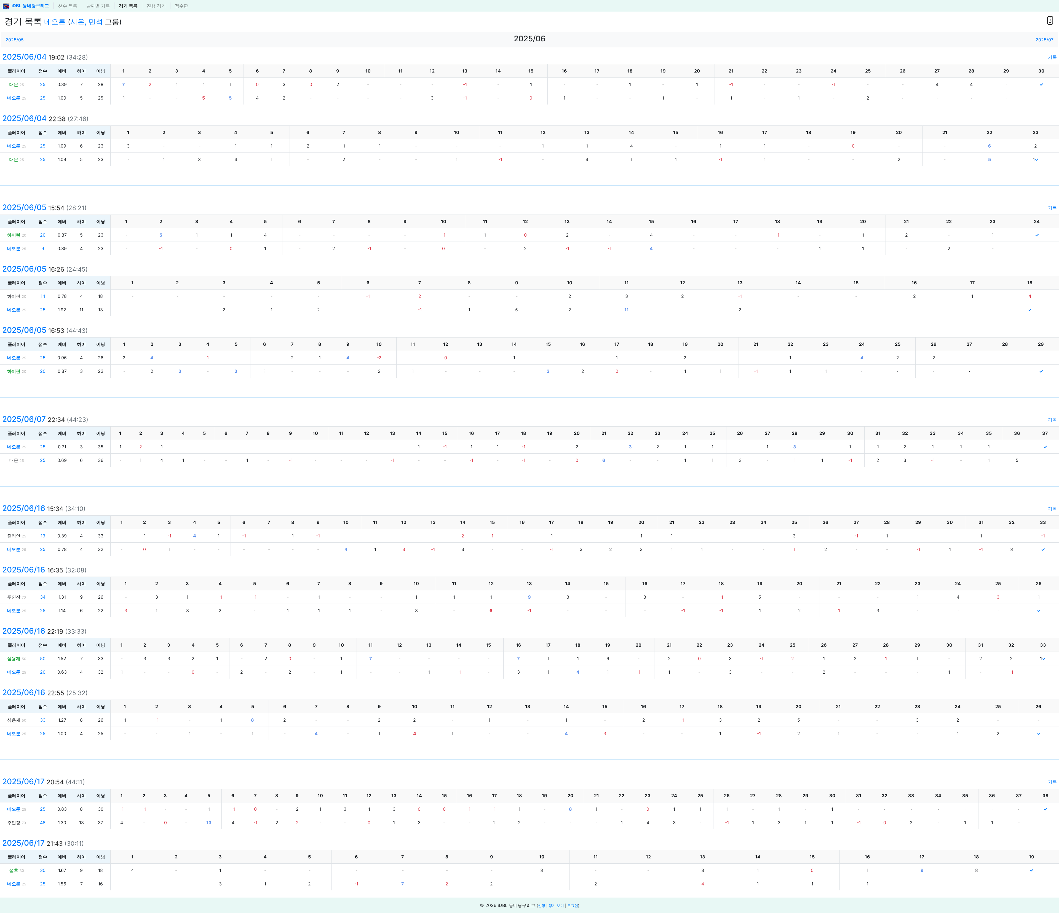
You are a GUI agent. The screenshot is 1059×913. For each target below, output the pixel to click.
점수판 (181, 6)
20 (43, 235)
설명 (541, 906)
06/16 (32, 508)
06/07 (33, 419)
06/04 (33, 56)
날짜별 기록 (98, 6)
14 (43, 296)
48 (43, 822)
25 (43, 84)
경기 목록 (128, 6)
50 (43, 658)
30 (43, 870)
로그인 (572, 906)
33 (43, 720)
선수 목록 (67, 6)
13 (43, 536)
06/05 (33, 207)
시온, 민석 (86, 21)
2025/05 (15, 39)
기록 (1052, 57)
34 (43, 597)
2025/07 (1044, 39)
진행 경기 (156, 6)
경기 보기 (556, 906)
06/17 (33, 781)
